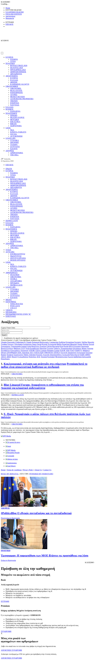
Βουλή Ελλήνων (7, 348)
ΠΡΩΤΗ (9, 169)
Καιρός (3, 355)
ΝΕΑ (12, 130)
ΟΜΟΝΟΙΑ (48, 353)
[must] (8, 446)
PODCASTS (15, 306)
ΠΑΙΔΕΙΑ (14, 59)
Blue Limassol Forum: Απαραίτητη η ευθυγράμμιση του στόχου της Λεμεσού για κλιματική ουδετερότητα (42, 386)
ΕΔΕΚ (82, 355)
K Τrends (27, 342)
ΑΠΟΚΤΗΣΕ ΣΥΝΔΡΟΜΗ (11, 650)
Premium (44, 365)
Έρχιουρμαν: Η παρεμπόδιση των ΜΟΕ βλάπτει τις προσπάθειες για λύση (44, 555)
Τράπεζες (56, 348)
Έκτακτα (10, 355)
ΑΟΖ (38, 357)
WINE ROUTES (16, 304)
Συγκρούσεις (5, 346)
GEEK (8, 128)
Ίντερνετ (10, 344)
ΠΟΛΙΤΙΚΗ (10, 63)
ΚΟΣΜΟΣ (9, 109)
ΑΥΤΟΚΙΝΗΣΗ (16, 136)
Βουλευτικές (44, 342)
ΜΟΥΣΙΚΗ (14, 120)
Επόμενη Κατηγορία (8, 560)
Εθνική (3, 353)
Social (39, 344)
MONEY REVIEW (17, 97)
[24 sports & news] (13, 442)
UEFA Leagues (41, 351)
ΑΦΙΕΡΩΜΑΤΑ (12, 273)
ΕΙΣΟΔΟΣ (9, 24)
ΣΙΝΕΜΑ (13, 115)
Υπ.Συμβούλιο (22, 357)
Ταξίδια (84, 342)
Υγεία (27, 348)
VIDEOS (9, 310)
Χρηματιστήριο (66, 348)
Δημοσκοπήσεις (56, 355)
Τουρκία (44, 357)
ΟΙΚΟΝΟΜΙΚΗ (12, 86)
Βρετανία (55, 346)
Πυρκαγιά (35, 342)
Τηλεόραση (18, 344)
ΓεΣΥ (23, 348)
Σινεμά (91, 344)
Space (34, 344)
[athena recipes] (12, 459)
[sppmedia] (6, 436)
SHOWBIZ (14, 142)
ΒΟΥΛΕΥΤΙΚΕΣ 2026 (18, 65)
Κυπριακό (51, 357)
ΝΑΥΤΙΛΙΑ (14, 105)
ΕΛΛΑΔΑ (14, 80)
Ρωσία (66, 346)
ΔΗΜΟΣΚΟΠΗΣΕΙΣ (18, 72)
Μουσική (73, 344)
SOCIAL (13, 134)
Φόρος (84, 348)
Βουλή (14, 357)
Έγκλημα (89, 353)
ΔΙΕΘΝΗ (13, 82)
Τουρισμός (24, 351)
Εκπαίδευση (34, 348)
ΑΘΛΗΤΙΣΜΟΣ (12, 76)
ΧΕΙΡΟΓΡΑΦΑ (16, 126)
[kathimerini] (11, 450)
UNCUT (13, 308)
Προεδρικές (5, 359)
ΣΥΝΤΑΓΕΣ (15, 147)
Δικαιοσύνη (72, 353)
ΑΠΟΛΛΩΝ (39, 353)
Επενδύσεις (77, 348)
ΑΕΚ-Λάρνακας (23, 353)
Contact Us (47, 470)
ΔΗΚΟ (87, 355)
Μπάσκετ (86, 351)
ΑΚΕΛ (3, 357)
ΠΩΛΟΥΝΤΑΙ (15, 256)
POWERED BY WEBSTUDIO (41, 474)
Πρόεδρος (32, 357)
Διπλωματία (86, 357)
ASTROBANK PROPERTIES (21, 99)
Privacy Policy (28, 470)
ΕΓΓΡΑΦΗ (5, 601)
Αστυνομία (81, 353)
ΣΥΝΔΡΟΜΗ (6, 631)
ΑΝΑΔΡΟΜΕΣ (16, 281)
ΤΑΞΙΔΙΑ (13, 144)
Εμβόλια (62, 342)
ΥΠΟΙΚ (32, 351)
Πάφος (26, 355)
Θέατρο (85, 344)
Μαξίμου (17, 348)
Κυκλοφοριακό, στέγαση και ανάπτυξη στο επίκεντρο (35, 363)
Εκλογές (39, 355)
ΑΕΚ (68, 351)
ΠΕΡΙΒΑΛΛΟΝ (12, 221)
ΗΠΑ (71, 346)
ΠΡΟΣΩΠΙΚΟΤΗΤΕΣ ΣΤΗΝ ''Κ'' (18, 314)
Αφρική (24, 346)
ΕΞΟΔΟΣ (13, 149)
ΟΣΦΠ (77, 351)
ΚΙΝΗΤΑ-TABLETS (18, 132)
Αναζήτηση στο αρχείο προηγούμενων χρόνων (21, 338)
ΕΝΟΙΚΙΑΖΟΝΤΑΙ (17, 254)
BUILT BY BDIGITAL (10, 474)
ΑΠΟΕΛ (56, 353)
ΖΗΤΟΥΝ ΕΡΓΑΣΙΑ (18, 258)
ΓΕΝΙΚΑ (13, 279)
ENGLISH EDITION (14, 14)
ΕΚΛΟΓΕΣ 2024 (16, 68)
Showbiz (91, 342)
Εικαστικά (66, 344)
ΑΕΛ (32, 353)
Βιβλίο (59, 344)
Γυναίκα (4, 344)
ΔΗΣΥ (9, 357)
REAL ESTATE (16, 90)
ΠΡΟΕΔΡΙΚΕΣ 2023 (18, 70)
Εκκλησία (11, 342)
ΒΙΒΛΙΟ (13, 124)
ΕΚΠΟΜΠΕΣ (11, 302)
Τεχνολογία (52, 344)
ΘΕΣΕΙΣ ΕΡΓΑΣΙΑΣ (17, 260)
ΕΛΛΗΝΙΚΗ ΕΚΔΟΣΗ (15, 12)
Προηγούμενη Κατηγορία (10, 518)
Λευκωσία (66, 355)
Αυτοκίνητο (27, 344)
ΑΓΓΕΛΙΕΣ (10, 252)
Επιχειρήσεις (15, 351)
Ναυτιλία (43, 348)
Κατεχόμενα (74, 355)
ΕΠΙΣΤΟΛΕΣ (11, 316)
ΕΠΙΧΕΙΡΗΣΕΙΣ (16, 93)
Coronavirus (53, 342)
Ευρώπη (43, 346)
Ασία (29, 346)
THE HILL (14, 155)
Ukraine (4, 342)
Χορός (79, 344)
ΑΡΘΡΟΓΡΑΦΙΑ (16, 153)
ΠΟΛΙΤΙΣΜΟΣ (11, 113)
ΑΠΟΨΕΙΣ (10, 151)
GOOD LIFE (11, 138)
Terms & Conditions (14, 470)
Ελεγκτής (64, 353)
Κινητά (44, 344)
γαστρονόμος (10, 16)
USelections (19, 342)
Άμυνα (70, 357)
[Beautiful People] (13, 453)
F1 (81, 351)
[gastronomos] (11, 463)
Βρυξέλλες (35, 346)
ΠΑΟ (72, 351)
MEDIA (9, 300)
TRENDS (14, 101)
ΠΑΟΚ (62, 351)
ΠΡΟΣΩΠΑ (14, 283)
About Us (38, 470)
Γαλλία (49, 346)
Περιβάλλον (5, 351)
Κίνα (61, 346)
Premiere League (53, 351)
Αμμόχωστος (18, 355)
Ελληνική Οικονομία (81, 346)
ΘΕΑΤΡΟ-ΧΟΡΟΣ (17, 117)
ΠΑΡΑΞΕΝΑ (15, 111)
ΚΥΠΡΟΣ (9, 57)
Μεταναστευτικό (61, 357)
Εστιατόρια (70, 342)
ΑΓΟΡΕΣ (13, 95)
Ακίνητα (90, 348)
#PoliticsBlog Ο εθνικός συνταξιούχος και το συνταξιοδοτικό (36, 513)
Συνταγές (77, 342)
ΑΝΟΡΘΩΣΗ (11, 353)
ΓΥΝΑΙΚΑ (14, 140)
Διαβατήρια (77, 357)
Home (8, 8)
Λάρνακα (32, 355)
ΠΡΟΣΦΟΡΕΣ (11, 312)
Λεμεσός (46, 355)
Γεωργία (50, 348)
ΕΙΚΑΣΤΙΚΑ (15, 122)
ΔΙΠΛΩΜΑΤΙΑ (16, 74)
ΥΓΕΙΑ (13, 61)
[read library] (11, 466)
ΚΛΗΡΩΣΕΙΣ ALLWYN (19, 84)
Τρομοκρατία (16, 346)
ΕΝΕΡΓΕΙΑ (14, 103)
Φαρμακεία (10, 18)
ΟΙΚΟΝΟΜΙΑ (15, 88)
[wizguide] (10, 456)
